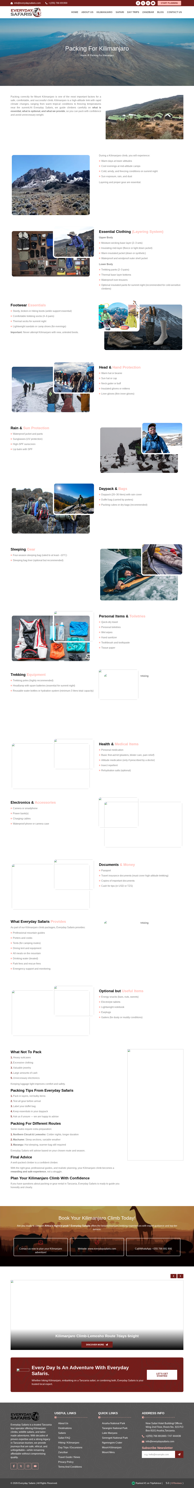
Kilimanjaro (104, 12)
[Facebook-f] (138, 3)
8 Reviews (176, 1483)
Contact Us (174, 12)
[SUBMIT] (179, 1454)
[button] (109, 117)
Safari (120, 12)
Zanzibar (148, 12)
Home (74, 12)
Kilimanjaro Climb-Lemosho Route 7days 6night (97, 1336)
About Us (87, 12)
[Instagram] (148, 3)
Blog (160, 12)
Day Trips (133, 12)
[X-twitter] (143, 3)
